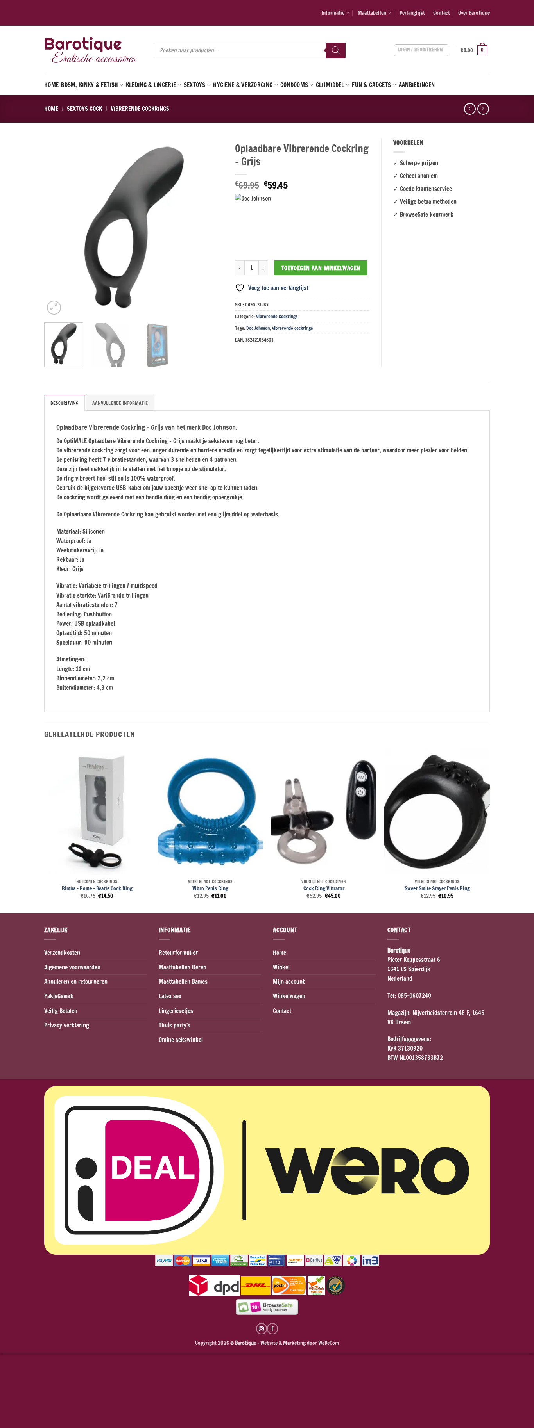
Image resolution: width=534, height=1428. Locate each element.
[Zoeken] (336, 50)
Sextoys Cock (84, 109)
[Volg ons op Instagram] (261, 1328)
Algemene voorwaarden (72, 967)
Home (51, 85)
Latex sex (170, 996)
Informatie (332, 12)
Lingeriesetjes (176, 1011)
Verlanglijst (412, 12)
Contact (441, 12)
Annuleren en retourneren (76, 982)
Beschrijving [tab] (64, 403)
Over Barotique (474, 12)
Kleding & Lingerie (151, 85)
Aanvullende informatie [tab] (120, 403)
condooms (294, 85)
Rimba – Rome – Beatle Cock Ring (97, 888)
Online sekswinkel (181, 1040)
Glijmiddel (330, 85)
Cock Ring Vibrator (323, 888)
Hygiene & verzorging (242, 85)
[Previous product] (483, 109)
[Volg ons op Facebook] (272, 1328)
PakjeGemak (58, 996)
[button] (475, 50)
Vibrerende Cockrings (140, 109)
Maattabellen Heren (182, 967)
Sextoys (195, 85)
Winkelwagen (289, 996)
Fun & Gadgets (371, 85)
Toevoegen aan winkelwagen (320, 268)
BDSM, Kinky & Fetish (89, 85)
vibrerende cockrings (292, 328)
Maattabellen (372, 12)
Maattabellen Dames (183, 982)
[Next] (209, 228)
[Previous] (57, 228)
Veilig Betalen (60, 1011)
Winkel (281, 967)
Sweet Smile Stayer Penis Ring (437, 888)
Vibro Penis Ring (210, 888)
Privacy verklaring (66, 1025)
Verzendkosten (62, 953)
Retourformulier (178, 953)
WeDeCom (328, 1342)
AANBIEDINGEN (417, 85)
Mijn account (289, 982)
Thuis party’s (174, 1025)
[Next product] (469, 109)
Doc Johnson (258, 328)
